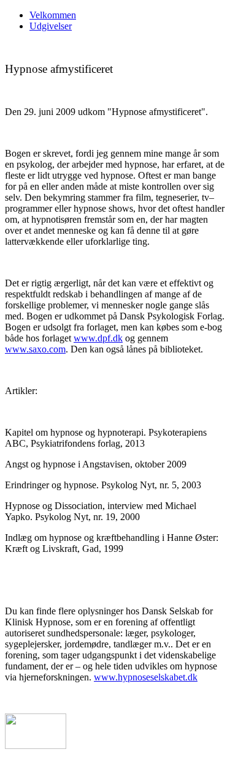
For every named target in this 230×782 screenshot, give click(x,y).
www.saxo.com (35, 349)
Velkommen (52, 15)
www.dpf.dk (98, 338)
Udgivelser (50, 26)
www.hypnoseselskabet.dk (145, 677)
